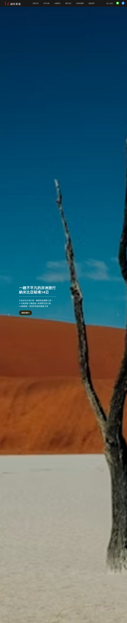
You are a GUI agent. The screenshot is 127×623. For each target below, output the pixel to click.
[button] (9, 314)
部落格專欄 (80, 3)
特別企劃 (46, 3)
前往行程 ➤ (26, 313)
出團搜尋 (57, 3)
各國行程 (35, 3)
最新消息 (68, 3)
